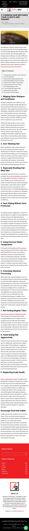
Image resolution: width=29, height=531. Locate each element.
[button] (26, 528)
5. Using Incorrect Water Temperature (13, 82)
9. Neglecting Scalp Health (10, 90)
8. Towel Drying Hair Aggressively (12, 88)
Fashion (3, 463)
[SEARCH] (25, 453)
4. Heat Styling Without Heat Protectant (13, 80)
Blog (10, 1)
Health (3, 465)
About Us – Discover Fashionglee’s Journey (5, 4)
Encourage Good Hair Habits (11, 92)
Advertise (15, 1)
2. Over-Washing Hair (8, 77)
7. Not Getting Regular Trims (10, 86)
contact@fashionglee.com (17, 511)
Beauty (3, 41)
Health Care (4, 471)
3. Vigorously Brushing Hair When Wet (13, 79)
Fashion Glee (5, 42)
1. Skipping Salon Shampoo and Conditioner (14, 75)
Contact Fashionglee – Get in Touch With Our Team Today (23, 3)
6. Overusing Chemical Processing (12, 84)
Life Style (4, 467)
